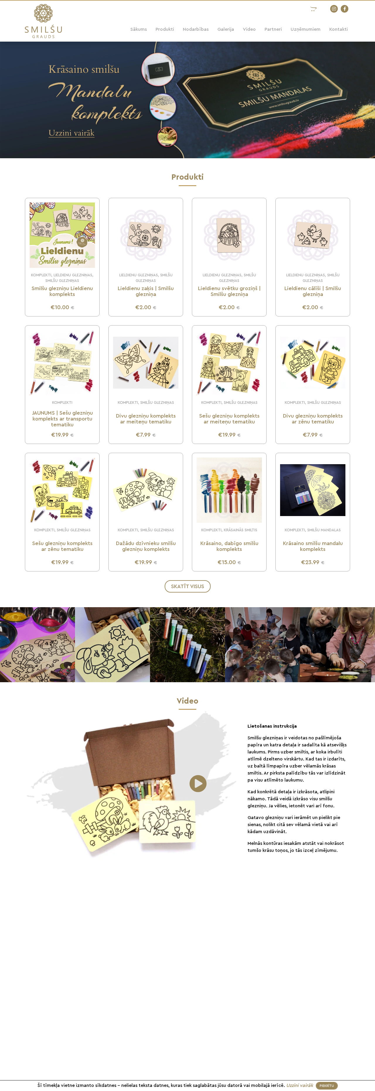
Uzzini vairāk (300, 1085)
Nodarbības (196, 29)
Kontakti (338, 29)
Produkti (165, 29)
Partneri (273, 29)
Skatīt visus (187, 586)
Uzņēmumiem (306, 29)
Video (249, 29)
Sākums (138, 29)
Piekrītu (327, 1085)
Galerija (225, 29)
